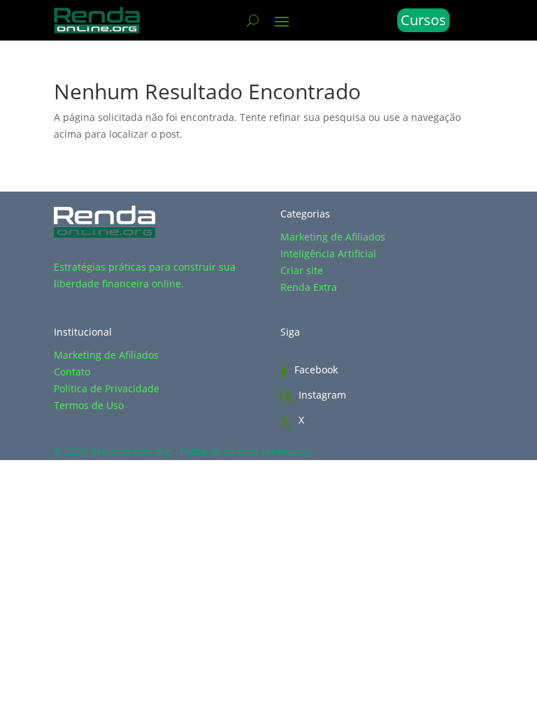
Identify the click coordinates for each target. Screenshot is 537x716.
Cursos (423, 19)
